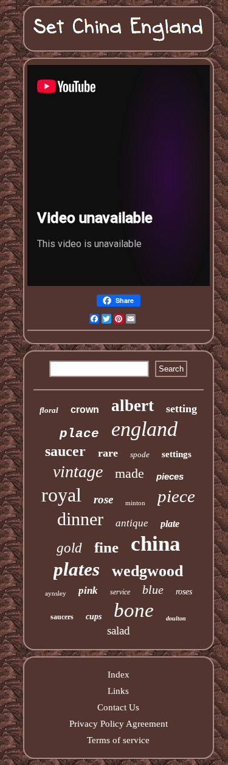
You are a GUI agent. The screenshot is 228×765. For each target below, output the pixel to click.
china (156, 544)
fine (106, 547)
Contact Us (118, 707)
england (144, 429)
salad (118, 630)
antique (132, 523)
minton (135, 502)
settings (177, 454)
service (120, 592)
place (79, 434)
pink (88, 590)
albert (132, 405)
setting (181, 409)
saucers (62, 617)
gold (69, 548)
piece (176, 496)
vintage (78, 471)
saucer (65, 451)
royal (61, 495)
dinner (80, 519)
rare (108, 453)
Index (119, 674)
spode (140, 454)
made (129, 473)
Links (118, 691)
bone (134, 610)
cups (94, 616)
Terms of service (118, 740)
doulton (176, 618)
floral (49, 410)
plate (170, 523)
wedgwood (147, 571)
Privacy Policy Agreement (118, 724)
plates (77, 569)
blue (153, 589)
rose (103, 499)
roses (184, 591)
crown (85, 409)
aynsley (55, 593)
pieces (170, 476)
